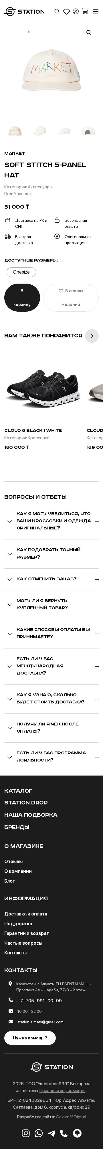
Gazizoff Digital (71, 1117)
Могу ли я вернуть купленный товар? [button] (42, 604)
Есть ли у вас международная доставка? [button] (40, 666)
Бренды (16, 827)
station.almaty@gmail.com (40, 1022)
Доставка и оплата (25, 914)
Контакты (15, 953)
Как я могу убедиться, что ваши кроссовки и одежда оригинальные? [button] (54, 521)
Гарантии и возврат (26, 933)
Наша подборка (31, 815)
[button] (57, 11)
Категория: (16, 186)
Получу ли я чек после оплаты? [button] (48, 728)
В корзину (22, 297)
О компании (18, 871)
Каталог (18, 791)
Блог (9, 881)
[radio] (21, 272)
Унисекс (22, 193)
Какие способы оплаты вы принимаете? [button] (53, 633)
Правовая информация (62, 1090)
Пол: (9, 193)
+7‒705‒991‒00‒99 (39, 1000)
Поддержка (18, 923)
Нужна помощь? (30, 1038)
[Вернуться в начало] (24, 11)
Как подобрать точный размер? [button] (48, 553)
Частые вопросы (23, 943)
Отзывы (13, 861)
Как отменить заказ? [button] (47, 579)
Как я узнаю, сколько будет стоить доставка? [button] (51, 699)
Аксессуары (40, 186)
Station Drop (25, 803)
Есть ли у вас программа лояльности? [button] (51, 757)
